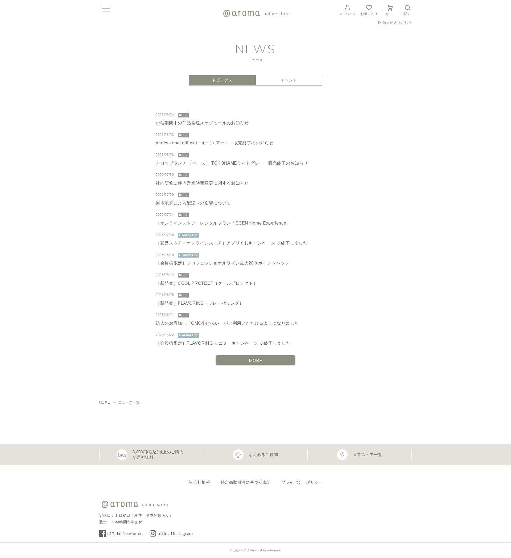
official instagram (175, 533)
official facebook (124, 533)
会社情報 (201, 482)
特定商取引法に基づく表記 (246, 482)
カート (390, 14)
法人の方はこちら (397, 22)
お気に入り (369, 14)
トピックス (222, 80)
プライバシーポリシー (302, 482)
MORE (255, 360)
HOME (104, 402)
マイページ (347, 14)
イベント (289, 80)
